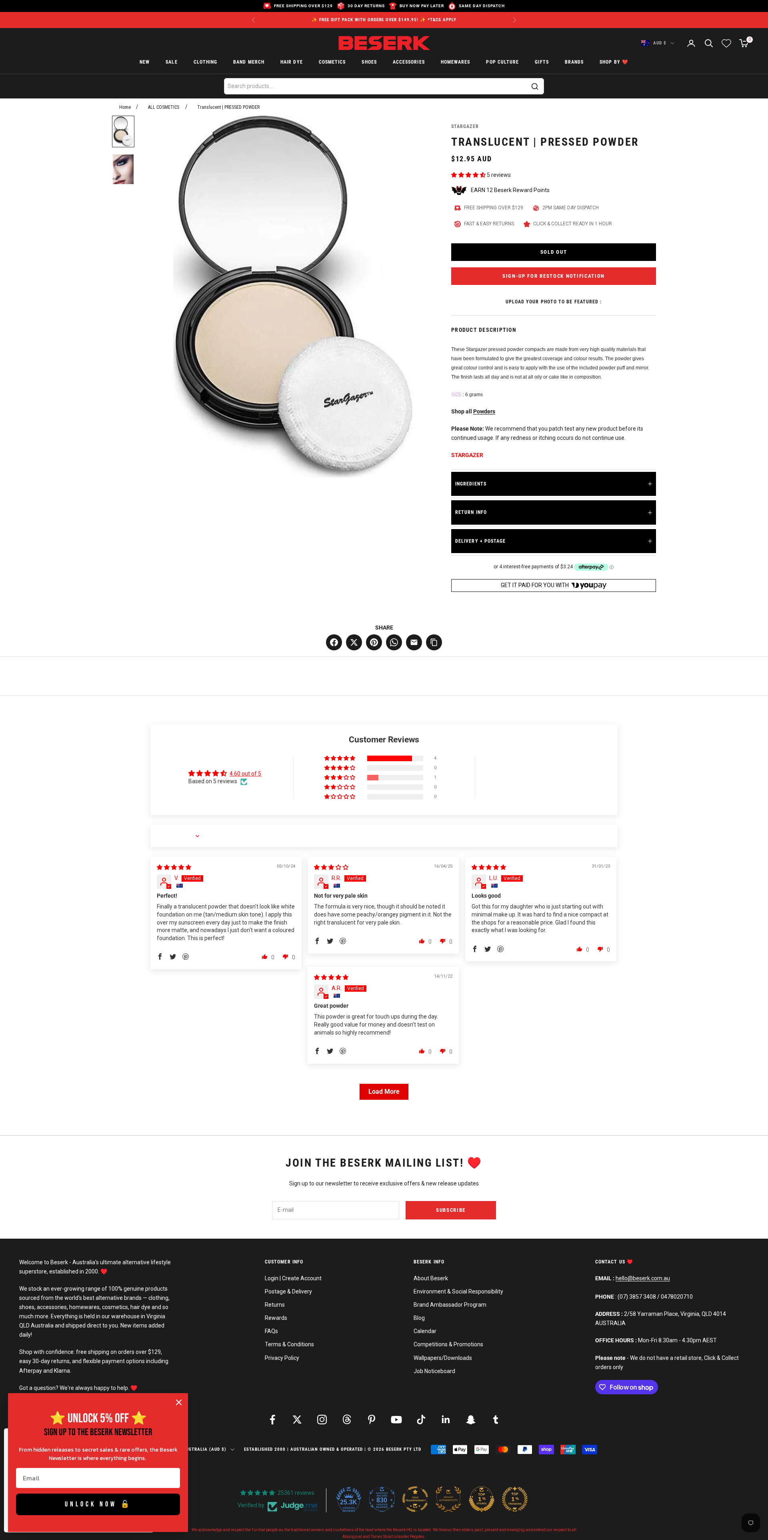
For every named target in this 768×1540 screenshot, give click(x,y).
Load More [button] (384, 1091)
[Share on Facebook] (334, 642)
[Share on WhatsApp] (394, 642)
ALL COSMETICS (163, 107)
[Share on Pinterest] (374, 642)
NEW (145, 62)
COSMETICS (332, 62)
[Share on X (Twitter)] (354, 642)
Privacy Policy (282, 1358)
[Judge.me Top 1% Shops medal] (481, 1499)
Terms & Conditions (289, 1344)
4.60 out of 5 (245, 773)
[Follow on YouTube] (396, 1420)
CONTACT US (611, 1262)
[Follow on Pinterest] (372, 1420)
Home (125, 107)
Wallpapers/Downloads (443, 1358)
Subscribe (451, 1210)
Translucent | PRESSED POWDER (228, 107)
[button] (469, 175)
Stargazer (465, 126)
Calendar (425, 1331)
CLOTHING (206, 62)
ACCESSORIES (409, 62)
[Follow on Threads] (347, 1420)
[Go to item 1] (123, 131)
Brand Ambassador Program (450, 1304)
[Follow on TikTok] (421, 1420)
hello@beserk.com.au (643, 1278)
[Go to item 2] (123, 169)
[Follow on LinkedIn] (446, 1420)
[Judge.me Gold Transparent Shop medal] (415, 1499)
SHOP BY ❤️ (614, 62)
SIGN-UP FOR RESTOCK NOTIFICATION (553, 276)
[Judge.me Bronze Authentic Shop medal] (448, 1499)
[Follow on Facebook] (272, 1420)
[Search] (535, 86)
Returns (275, 1304)
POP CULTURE (502, 62)
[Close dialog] (179, 1402)
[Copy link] (434, 642)
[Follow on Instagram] (322, 1420)
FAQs (271, 1331)
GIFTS (541, 62)
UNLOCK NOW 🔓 (98, 1504)
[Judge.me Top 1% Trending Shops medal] (515, 1499)
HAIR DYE (291, 62)
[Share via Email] (414, 642)
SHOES (369, 62)
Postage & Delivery (288, 1291)
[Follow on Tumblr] (496, 1420)
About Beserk (431, 1278)
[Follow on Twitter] (297, 1420)
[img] (174, 867)
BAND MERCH (248, 62)
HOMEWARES (455, 62)
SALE (171, 62)
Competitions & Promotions (448, 1344)
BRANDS (574, 62)
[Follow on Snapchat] (471, 1420)
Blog (419, 1318)
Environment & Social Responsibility (458, 1291)
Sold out (553, 252)
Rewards (276, 1318)
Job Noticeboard (434, 1371)
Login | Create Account (293, 1278)
